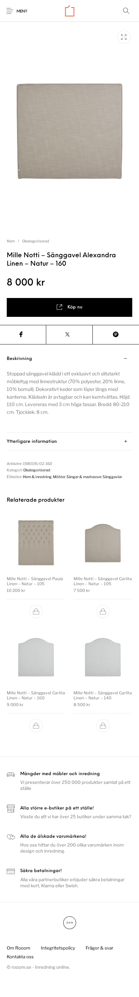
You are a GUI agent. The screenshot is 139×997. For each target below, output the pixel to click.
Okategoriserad (35, 241)
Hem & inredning (37, 476)
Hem (11, 241)
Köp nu (74, 307)
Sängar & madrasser (83, 476)
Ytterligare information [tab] (32, 441)
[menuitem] (18, 948)
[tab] (69, 391)
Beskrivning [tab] (19, 359)
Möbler (59, 476)
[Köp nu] (36, 611)
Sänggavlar (112, 476)
